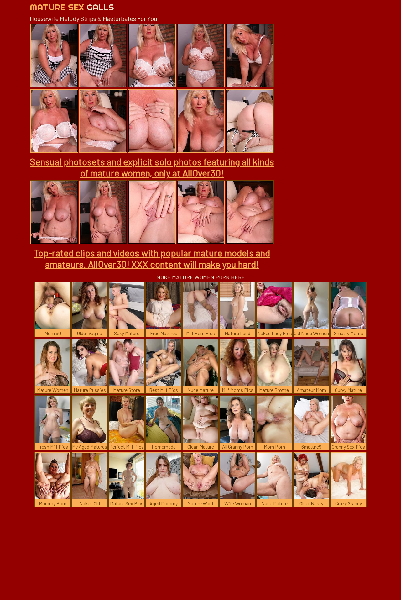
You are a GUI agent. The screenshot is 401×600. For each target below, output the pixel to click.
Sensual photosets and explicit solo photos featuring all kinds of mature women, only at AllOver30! (152, 167)
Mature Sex (72, 7)
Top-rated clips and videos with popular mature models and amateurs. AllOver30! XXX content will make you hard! (152, 258)
